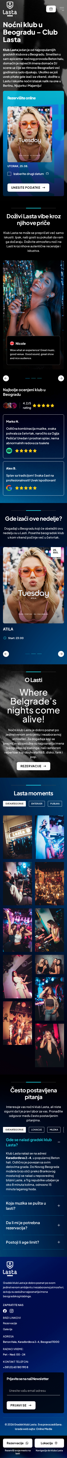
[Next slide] (61, 654)
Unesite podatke (25, 187)
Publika (55, 803)
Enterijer (36, 803)
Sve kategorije (14, 803)
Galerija (7, 1329)
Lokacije (36, 1129)
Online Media (44, 1428)
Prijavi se (18, 1405)
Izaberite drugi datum (28, 174)
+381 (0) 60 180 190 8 (15, 1367)
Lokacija (47, 1443)
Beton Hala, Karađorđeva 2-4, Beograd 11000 (31, 1341)
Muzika (54, 1129)
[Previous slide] (6, 654)
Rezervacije (31, 585)
